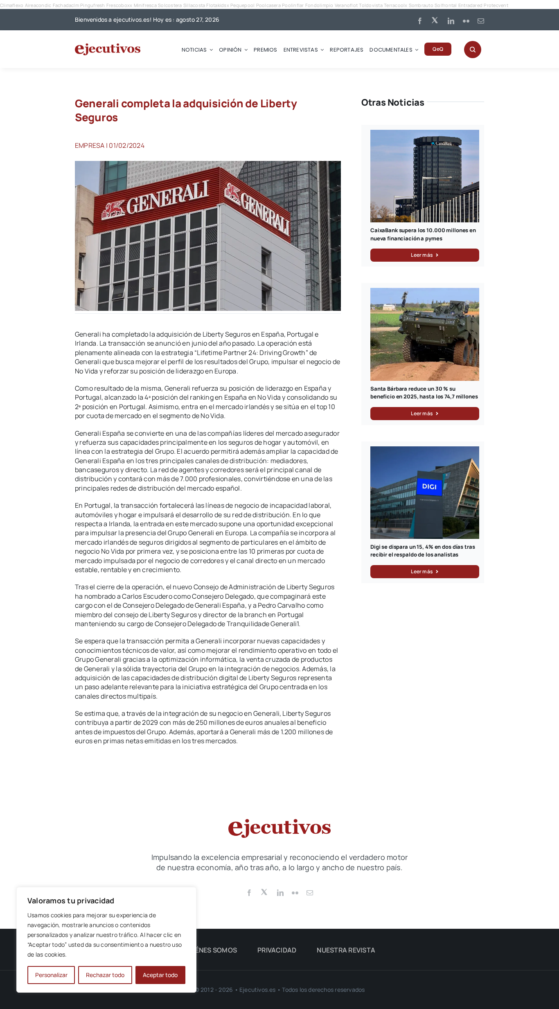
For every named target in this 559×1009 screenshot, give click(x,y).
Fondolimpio (319, 5)
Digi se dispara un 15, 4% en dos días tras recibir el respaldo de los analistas (422, 551)
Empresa (90, 145)
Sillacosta (194, 5)
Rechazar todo (105, 975)
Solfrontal (446, 5)
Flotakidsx (217, 5)
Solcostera (170, 5)
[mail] (481, 21)
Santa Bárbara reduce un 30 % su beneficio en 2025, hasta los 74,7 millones (424, 392)
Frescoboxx (119, 5)
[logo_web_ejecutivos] (107, 46)
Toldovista (370, 5)
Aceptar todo (160, 975)
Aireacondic (38, 5)
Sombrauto (421, 5)
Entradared (470, 5)
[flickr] (466, 21)
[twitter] (435, 19)
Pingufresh (92, 5)
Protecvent (496, 5)
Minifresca (145, 5)
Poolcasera (268, 5)
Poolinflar (293, 5)
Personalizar (51, 975)
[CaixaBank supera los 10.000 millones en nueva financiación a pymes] (424, 134)
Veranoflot (346, 5)
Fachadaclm (66, 5)
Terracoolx (395, 5)
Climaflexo (11, 5)
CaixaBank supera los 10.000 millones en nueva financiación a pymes (423, 234)
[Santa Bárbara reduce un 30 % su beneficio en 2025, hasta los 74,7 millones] (424, 292)
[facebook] (420, 21)
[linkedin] (451, 21)
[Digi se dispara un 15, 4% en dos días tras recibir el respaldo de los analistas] (424, 450)
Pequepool (242, 5)
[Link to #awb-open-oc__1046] (472, 49)
